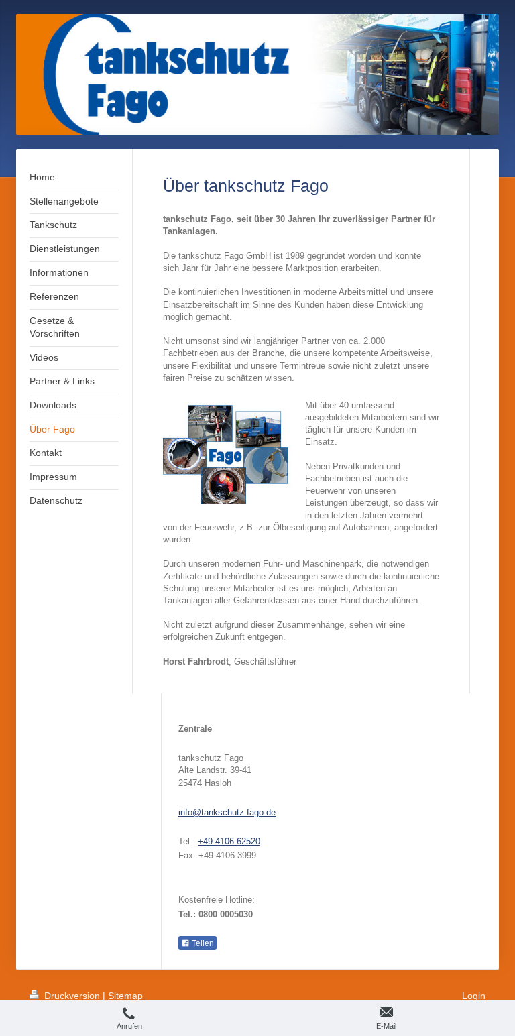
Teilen (202, 943)
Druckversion (72, 995)
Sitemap (125, 995)
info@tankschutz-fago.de (227, 812)
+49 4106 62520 (229, 841)
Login (473, 995)
